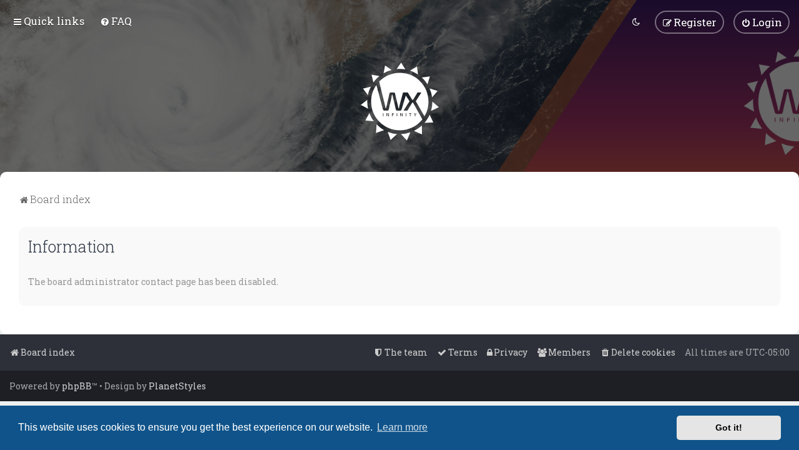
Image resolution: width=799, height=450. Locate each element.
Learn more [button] (402, 427)
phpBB (77, 386)
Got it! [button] (728, 427)
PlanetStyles (177, 386)
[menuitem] (116, 21)
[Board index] (400, 101)
